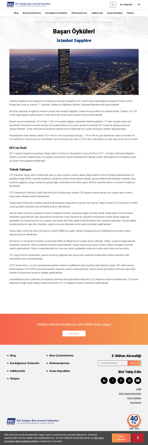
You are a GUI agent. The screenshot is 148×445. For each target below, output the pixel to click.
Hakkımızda (97, 13)
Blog (16, 13)
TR (139, 5)
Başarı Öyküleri (66, 22)
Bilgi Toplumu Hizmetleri (130, 393)
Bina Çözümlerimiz (32, 13)
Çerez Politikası (134, 398)
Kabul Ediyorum (121, 438)
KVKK (138, 389)
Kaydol (132, 363)
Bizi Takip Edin (126, 5)
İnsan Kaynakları (115, 13)
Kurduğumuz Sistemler (56, 13)
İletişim (130, 13)
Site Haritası (135, 402)
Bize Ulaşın (74, 333)
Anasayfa (39, 22)
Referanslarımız (79, 13)
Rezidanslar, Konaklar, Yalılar (85, 22)
